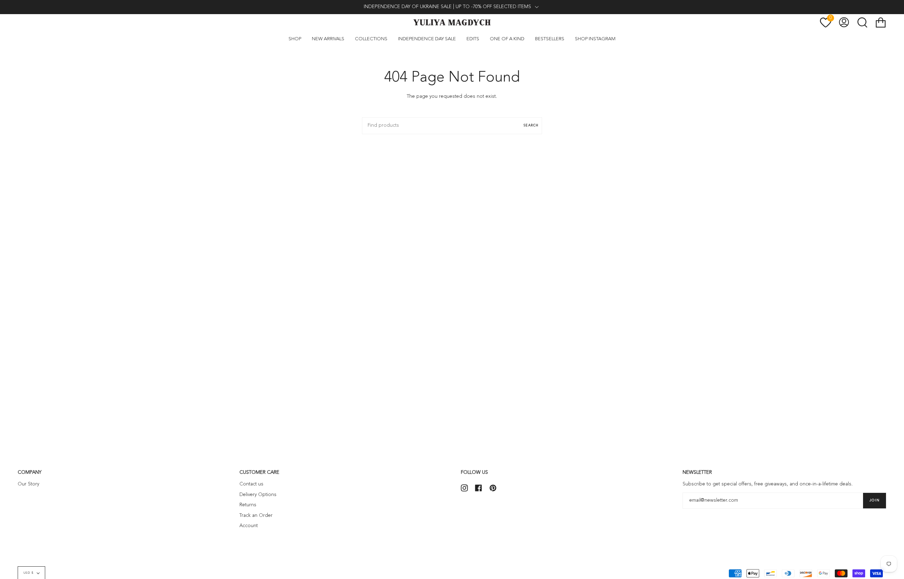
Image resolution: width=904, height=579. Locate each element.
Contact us (251, 484)
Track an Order (256, 515)
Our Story (28, 484)
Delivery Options (257, 495)
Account (248, 526)
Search (531, 125)
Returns (247, 505)
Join (874, 500)
